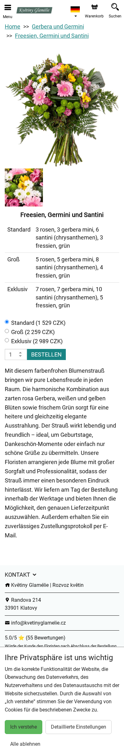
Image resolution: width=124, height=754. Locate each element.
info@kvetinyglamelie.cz (38, 623)
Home (12, 26)
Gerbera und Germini (58, 26)
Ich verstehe (23, 727)
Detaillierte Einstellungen (78, 727)
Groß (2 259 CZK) (33, 332)
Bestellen (46, 354)
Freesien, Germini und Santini (52, 35)
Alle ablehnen (25, 744)
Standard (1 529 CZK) (38, 322)
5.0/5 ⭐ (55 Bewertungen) (35, 638)
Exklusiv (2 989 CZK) (37, 341)
